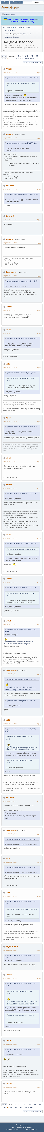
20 (5, 59)
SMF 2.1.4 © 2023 (17, 1127)
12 (25, 56)
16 (35, 56)
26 (21, 59)
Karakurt (10, 216)
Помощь (18, 1125)
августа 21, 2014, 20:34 (10, 421)
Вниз (4, 56)
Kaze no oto (27, 34)
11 (22, 56)
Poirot (8, 418)
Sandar (9, 306)
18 (39, 56)
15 (32, 56)
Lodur (8, 620)
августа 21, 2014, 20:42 (10, 488)
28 (26, 59)
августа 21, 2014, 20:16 (10, 275)
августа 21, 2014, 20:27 (10, 333)
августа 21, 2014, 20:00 (10, 243)
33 (37, 59)
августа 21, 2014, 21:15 (10, 624)
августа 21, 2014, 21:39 (10, 801)
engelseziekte (12, 946)
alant (8, 329)
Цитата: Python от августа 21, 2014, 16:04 (22, 143)
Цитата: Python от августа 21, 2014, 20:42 (22, 544)
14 (30, 56)
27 (23, 59)
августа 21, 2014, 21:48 (10, 862)
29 (28, 59)
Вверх (4, 1105)
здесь (37, 19)
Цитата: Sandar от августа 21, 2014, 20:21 (22, 339)
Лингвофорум (10, 7)
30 (31, 59)
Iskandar (10, 185)
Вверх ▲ (25, 1125)
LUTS (8, 364)
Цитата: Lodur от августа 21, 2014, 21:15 (21, 679)
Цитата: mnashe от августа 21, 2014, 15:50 (22, 78)
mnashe (9, 134)
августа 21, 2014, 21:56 (10, 950)
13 (27, 56)
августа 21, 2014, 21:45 (10, 834)
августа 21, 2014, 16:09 (10, 138)
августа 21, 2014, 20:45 (10, 582)
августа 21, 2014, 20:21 (10, 310)
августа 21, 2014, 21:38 (10, 723)
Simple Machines (27, 1127)
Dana (21, 34)
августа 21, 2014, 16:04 (10, 72)
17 (37, 56)
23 (13, 59)
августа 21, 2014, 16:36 (10, 189)
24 (16, 59)
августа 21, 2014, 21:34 (10, 674)
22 (11, 59)
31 (33, 59)
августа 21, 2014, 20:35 (10, 461)
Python (9, 69)
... (20, 56)
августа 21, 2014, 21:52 (10, 896)
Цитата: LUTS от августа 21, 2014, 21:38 (21, 839)
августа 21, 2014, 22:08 (10, 1087)
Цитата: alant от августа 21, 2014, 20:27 (21, 373)
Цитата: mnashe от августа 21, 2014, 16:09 (22, 195)
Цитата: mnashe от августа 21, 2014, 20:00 (22, 281)
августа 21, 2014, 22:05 (10, 978)
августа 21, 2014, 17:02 (10, 219)
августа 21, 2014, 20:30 (10, 367)
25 (18, 59)
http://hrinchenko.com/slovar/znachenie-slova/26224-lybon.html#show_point (18, 643)
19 (2, 59)
